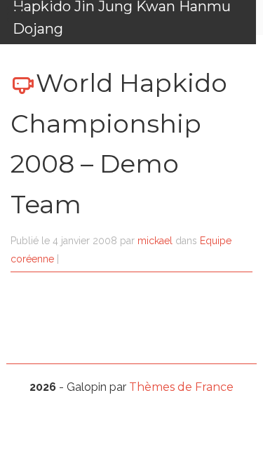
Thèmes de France (181, 387)
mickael (155, 240)
